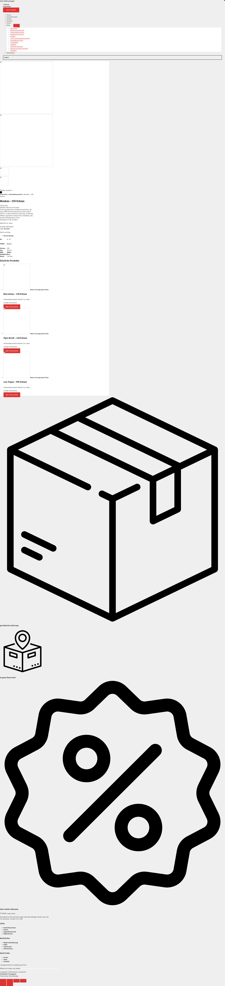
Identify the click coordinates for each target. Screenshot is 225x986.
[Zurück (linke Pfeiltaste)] (3, 984)
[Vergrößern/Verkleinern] (23, 980)
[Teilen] (10, 980)
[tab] (56, 236)
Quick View (45, 290)
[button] (0, 978)
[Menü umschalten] (16, 25)
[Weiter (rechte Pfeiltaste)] (10, 984)
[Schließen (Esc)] (3, 980)
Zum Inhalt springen (7, 1)
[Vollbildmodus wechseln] (16, 980)
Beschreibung (8, 236)
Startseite (3, 194)
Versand (6, 229)
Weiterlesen (12, 307)
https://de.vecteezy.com (29, 968)
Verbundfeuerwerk (15, 194)
